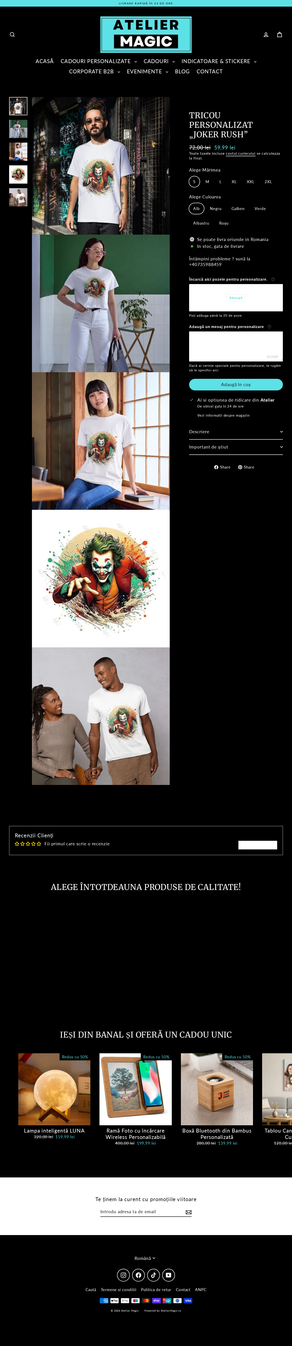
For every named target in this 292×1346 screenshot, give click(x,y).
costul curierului (241, 153)
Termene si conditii (118, 1289)
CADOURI (157, 61)
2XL (268, 181)
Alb (196, 208)
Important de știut (208, 446)
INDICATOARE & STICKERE (217, 61)
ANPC (200, 1289)
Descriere (199, 431)
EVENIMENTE (145, 71)
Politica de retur (156, 1289)
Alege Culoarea (205, 196)
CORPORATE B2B (92, 71)
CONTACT (210, 71)
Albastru (201, 222)
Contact (183, 1289)
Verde (260, 208)
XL (234, 181)
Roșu (224, 222)
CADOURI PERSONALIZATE (96, 61)
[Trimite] (188, 1212)
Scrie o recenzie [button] (258, 845)
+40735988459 (205, 264)
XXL (251, 181)
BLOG (182, 71)
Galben (238, 208)
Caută (91, 1289)
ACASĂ (45, 61)
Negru (216, 208)
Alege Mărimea (205, 169)
